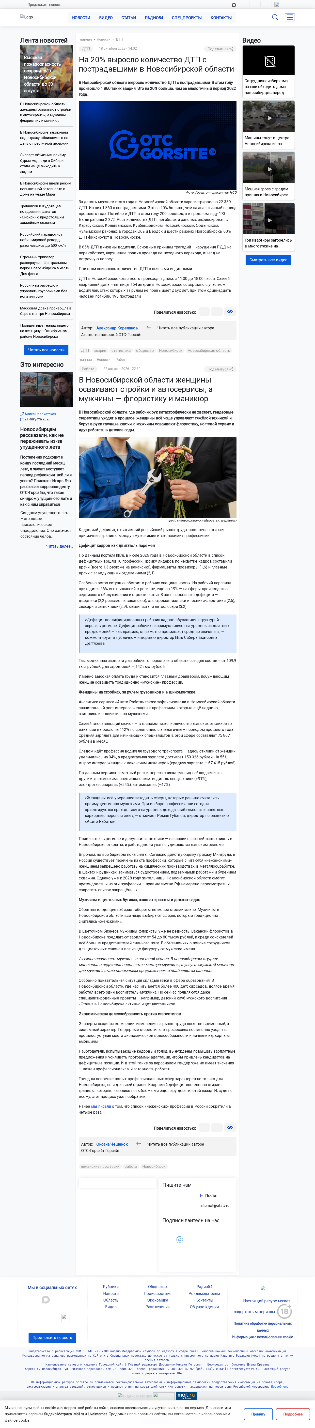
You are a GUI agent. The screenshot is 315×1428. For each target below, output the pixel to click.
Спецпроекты (187, 17)
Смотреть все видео (268, 260)
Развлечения (157, 1307)
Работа (121, 360)
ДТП (119, 39)
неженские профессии (100, 1166)
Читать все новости (46, 350)
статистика (121, 350)
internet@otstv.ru (214, 1205)
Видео (106, 17)
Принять (258, 1414)
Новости (81, 17)
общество (145, 350)
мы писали (101, 1106)
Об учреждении (204, 1307)
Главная (85, 39)
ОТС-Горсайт (130, 334)
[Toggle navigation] (290, 17)
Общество (157, 1286)
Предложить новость (45, 5)
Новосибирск (170, 350)
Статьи (129, 17)
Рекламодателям (204, 1293)
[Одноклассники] (217, 311)
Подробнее (293, 1414)
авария (100, 350)
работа (131, 1166)
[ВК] (204, 311)
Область (110, 1300)
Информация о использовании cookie (262, 1337)
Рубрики (111, 1286)
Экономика (157, 1300)
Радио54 (154, 17)
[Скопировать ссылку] (230, 311)
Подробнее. (278, 1386)
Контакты (221, 17)
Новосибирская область (209, 350)
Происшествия (157, 1293)
